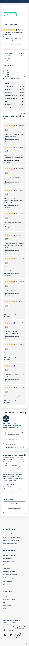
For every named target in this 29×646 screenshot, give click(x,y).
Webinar (5, 609)
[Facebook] (3, 512)
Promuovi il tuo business (10, 544)
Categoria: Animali (8, 499)
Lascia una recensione (14, 44)
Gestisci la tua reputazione (11, 540)
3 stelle (7, 72)
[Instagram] (25, 512)
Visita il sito (14, 503)
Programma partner (9, 599)
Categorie (6, 596)
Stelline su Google (8, 578)
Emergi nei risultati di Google (11, 537)
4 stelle (7, 70)
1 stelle (7, 76)
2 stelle (7, 74)
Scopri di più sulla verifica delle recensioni (14, 447)
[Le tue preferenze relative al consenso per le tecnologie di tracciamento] (26, 643)
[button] (14, 434)
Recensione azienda (9, 555)
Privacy (5, 623)
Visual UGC (6, 568)
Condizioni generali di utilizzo (11, 621)
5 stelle (7, 68)
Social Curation (7, 581)
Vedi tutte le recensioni (12, 78)
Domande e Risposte (9, 561)
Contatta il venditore (14, 509)
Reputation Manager (9, 571)
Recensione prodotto (9, 558)
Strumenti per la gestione (10, 575)
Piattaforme (6, 584)
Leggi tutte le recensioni (9, 121)
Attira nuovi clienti (8, 534)
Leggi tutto (12, 480)
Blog (4, 602)
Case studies (7, 606)
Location (5, 565)
